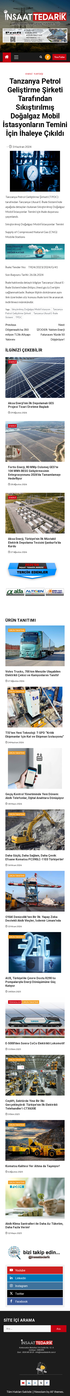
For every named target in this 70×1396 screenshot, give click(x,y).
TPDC (18, 317)
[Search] (41, 57)
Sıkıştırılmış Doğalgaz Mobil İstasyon (31, 309)
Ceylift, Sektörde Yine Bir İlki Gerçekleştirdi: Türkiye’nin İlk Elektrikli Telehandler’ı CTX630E (31, 1104)
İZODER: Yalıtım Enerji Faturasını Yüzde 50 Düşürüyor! (51, 332)
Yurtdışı (38, 73)
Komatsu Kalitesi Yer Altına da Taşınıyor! (32, 1166)
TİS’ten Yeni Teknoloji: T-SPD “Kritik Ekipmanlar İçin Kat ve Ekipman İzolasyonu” (34, 734)
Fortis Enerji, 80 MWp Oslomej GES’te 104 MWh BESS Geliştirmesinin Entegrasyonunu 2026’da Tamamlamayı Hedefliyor (34, 472)
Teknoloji (15, 1002)
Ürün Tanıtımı (16, 630)
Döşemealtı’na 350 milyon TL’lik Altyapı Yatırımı (17, 332)
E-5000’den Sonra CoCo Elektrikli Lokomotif (35, 1043)
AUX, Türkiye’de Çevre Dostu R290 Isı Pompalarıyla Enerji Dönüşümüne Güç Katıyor (30, 981)
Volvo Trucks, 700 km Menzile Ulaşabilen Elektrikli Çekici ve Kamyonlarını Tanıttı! (32, 673)
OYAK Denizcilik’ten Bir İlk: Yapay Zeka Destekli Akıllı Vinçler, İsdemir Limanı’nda (33, 918)
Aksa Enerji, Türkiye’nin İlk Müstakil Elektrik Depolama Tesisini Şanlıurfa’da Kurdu (34, 542)
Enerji (28, 73)
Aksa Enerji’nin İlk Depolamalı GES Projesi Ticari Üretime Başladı (31, 405)
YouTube (59, 56)
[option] (15, 592)
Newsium (40, 1391)
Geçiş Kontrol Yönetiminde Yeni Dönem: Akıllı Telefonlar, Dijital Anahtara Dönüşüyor (34, 796)
